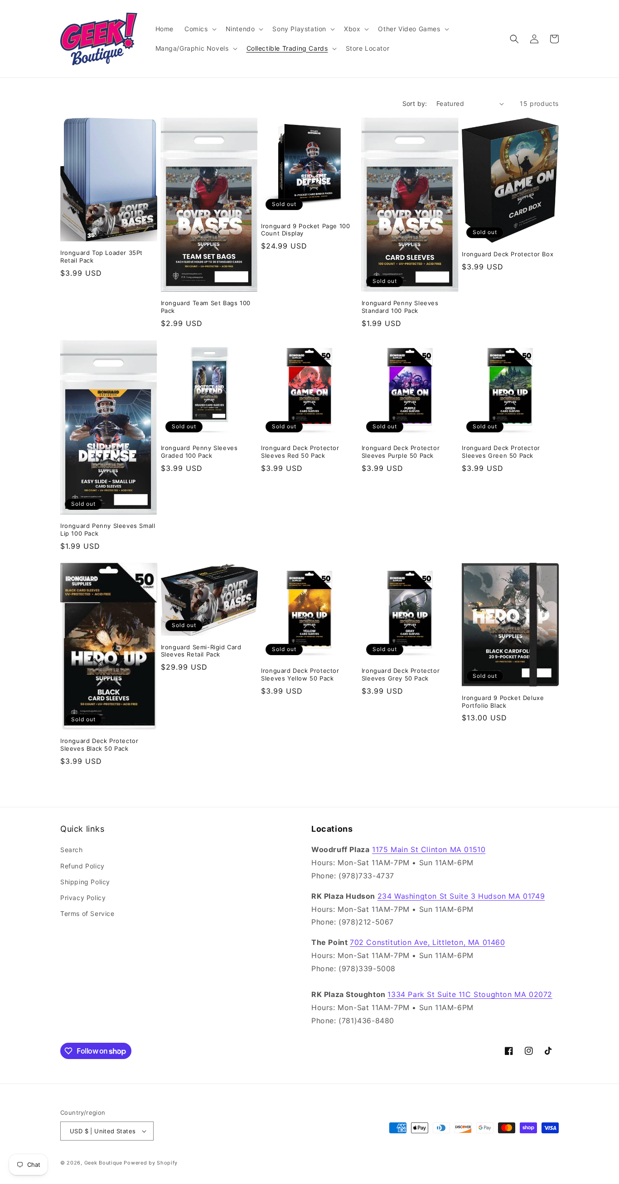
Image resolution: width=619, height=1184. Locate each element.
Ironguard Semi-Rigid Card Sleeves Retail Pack (201, 650)
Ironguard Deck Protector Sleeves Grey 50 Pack (401, 674)
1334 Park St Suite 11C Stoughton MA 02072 (469, 994)
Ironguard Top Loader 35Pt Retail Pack (101, 256)
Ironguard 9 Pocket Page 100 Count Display (305, 229)
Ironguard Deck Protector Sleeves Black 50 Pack (99, 744)
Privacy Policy (83, 897)
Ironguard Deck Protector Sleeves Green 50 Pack (501, 451)
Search (71, 849)
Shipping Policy (85, 882)
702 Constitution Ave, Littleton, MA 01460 (427, 942)
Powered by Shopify (151, 1163)
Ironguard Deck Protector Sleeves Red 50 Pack (300, 451)
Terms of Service (87, 913)
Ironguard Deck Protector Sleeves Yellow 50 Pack (300, 674)
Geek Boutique (103, 1163)
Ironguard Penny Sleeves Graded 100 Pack (199, 451)
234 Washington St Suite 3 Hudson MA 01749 (461, 896)
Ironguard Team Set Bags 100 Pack (206, 306)
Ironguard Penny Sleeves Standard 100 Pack (400, 306)
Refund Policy (82, 866)
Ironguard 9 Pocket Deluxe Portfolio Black (503, 701)
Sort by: (414, 103)
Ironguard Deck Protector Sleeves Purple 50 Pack (401, 451)
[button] (199, 28)
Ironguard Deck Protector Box (507, 254)
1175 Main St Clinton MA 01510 (428, 849)
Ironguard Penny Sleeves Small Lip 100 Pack (107, 529)
